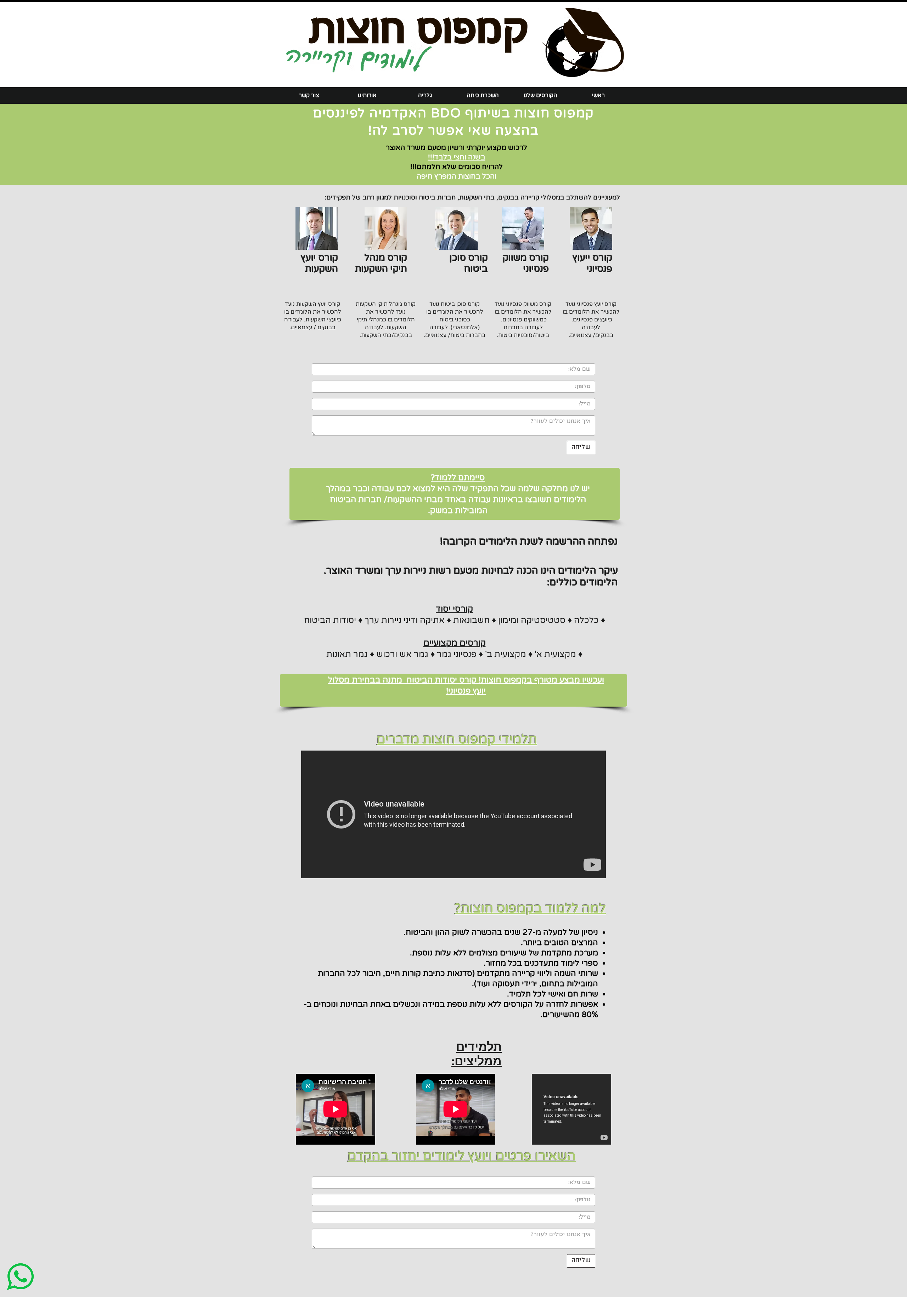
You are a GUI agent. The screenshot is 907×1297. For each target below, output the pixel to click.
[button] (540, 95)
